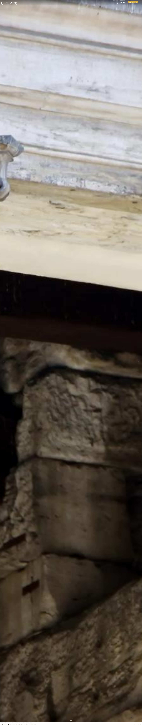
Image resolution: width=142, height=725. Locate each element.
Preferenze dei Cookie (33, 724)
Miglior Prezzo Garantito (15, 724)
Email (32, 723)
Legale (8, 724)
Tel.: (27, 723)
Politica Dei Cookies (24, 724)
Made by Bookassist (137, 724)
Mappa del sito (3, 724)
